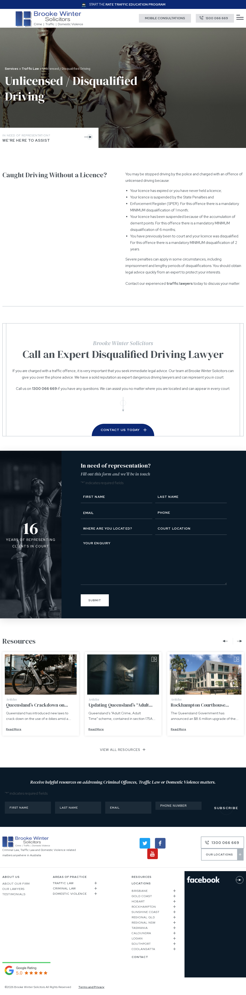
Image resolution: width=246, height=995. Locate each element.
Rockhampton (144, 907)
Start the (127, 4)
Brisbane (140, 891)
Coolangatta (143, 949)
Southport (141, 944)
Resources (142, 877)
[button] (75, 884)
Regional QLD (143, 917)
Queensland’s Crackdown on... (37, 705)
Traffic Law (30, 69)
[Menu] (240, 17)
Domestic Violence (70, 894)
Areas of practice (70, 877)
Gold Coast (142, 896)
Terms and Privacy (91, 987)
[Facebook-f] (160, 843)
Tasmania (140, 928)
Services (11, 69)
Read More (13, 729)
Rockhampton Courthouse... (200, 705)
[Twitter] (145, 843)
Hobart (138, 901)
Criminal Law (64, 888)
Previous (226, 641)
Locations (141, 883)
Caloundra (141, 933)
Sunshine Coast (146, 912)
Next (238, 641)
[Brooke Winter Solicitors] (49, 25)
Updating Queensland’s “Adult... (120, 705)
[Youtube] (152, 854)
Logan (137, 938)
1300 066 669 (44, 388)
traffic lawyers (179, 283)
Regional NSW (144, 923)
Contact (140, 957)
